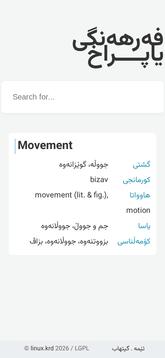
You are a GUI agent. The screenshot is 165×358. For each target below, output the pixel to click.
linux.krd (42, 349)
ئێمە (139, 349)
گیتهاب (120, 349)
